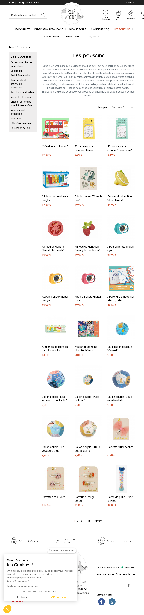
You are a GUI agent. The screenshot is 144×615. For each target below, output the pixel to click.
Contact (130, 2)
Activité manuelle (20, 75)
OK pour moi (58, 597)
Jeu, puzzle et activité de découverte (18, 84)
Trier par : (103, 107)
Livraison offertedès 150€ (72, 541)
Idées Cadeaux (75, 36)
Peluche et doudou (21, 128)
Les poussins (122, 29)
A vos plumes (52, 36)
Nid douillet (22, 29)
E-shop (13, 2)
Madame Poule (77, 29)
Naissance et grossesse (18, 112)
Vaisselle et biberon (21, 97)
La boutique (32, 2)
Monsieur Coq (100, 29)
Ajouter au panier (52, 112)
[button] (7, 609)
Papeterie (16, 118)
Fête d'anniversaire (21, 123)
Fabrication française (48, 29)
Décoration (17, 70)
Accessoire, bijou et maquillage (21, 64)
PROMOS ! (94, 36)
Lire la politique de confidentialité (23, 586)
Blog (21, 2)
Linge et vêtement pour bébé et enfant (22, 103)
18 (89, 521)
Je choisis (22, 597)
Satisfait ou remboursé (119, 541)
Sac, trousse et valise (22, 92)
